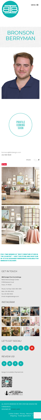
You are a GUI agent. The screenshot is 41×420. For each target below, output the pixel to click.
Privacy (22, 414)
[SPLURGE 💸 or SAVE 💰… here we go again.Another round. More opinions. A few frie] (34, 331)
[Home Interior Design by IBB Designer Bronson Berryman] (20, 186)
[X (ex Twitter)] (20, 348)
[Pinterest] (15, 348)
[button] (34, 5)
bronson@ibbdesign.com (11, 152)
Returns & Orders (32, 414)
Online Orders (14, 414)
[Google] (9, 363)
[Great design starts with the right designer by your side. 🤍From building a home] (15, 321)
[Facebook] (9, 348)
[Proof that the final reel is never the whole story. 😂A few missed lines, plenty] (34, 311)
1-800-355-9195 (16, 289)
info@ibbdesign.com (12, 296)
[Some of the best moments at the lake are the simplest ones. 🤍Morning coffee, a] (25, 311)
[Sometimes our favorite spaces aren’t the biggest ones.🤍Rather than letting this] (34, 321)
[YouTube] (31, 348)
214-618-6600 (9, 291)
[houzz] (26, 348)
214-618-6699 (8, 294)
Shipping (13, 416)
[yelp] (4, 363)
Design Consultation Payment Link (12, 372)
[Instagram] (4, 348)
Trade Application (24, 416)
